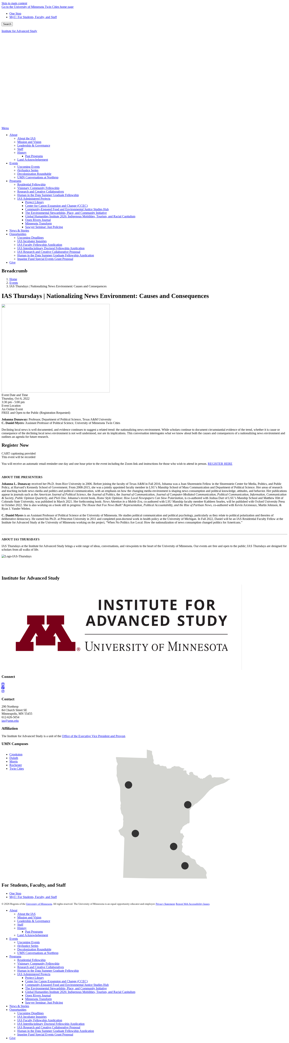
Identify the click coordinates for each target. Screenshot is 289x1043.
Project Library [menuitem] (34, 202)
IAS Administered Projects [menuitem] (33, 198)
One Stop (15, 13)
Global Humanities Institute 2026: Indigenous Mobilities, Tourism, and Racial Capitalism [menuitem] (80, 216)
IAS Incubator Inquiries (32, 1016)
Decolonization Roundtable (34, 949)
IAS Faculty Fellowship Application (39, 1020)
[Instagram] (144, 691)
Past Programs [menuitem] (34, 156)
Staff (20, 924)
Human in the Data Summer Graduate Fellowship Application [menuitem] (55, 255)
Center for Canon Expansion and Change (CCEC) (56, 981)
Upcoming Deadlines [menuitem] (30, 237)
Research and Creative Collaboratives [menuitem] (40, 191)
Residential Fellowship (31, 960)
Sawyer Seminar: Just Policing (44, 1002)
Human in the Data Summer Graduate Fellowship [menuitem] (48, 195)
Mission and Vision (29, 917)
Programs (15, 956)
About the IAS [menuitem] (26, 138)
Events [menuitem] (13, 163)
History (22, 928)
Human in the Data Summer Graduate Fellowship (48, 970)
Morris (13, 761)
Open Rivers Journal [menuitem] (38, 220)
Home (13, 279)
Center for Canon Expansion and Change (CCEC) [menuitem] (56, 205)
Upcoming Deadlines (30, 1013)
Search (7, 24)
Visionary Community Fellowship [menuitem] (38, 188)
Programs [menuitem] (15, 181)
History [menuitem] (22, 152)
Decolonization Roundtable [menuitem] (34, 173)
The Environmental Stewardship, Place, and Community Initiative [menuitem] (66, 212)
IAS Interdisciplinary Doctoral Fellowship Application (51, 1023)
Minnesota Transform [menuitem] (38, 223)
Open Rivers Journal (38, 995)
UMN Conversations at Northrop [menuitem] (37, 177)
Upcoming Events (28, 942)
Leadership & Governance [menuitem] (33, 145)
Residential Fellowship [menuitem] (31, 184)
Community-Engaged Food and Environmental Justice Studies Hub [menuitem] (67, 209)
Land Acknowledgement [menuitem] (32, 159)
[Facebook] (144, 688)
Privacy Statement (165, 903)
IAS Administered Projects (33, 974)
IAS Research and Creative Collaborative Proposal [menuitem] (48, 251)
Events (13, 282)
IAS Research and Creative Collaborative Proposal (48, 1027)
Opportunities (17, 1009)
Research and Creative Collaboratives (40, 967)
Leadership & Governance (33, 921)
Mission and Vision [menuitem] (29, 142)
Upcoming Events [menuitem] (28, 166)
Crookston (15, 754)
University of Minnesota (39, 903)
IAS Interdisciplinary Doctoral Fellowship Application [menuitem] (51, 248)
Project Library (34, 977)
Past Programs (34, 931)
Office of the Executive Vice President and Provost (93, 736)
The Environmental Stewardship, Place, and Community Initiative (66, 988)
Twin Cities (16, 768)
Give (12, 1038)
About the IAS (26, 914)
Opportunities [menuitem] (17, 234)
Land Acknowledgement (32, 935)
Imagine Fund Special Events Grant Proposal (45, 1034)
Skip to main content (14, 3)
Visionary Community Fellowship (38, 963)
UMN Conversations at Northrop (37, 953)
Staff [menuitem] (20, 149)
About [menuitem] (13, 134)
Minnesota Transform (38, 999)
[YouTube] (144, 684)
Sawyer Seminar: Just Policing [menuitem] (44, 227)
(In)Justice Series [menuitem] (27, 170)
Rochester (15, 765)
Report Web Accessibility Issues (193, 903)
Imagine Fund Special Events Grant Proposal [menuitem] (45, 259)
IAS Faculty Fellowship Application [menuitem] (39, 244)
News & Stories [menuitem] (19, 230)
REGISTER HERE (220, 463)
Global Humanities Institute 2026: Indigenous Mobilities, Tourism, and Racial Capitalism (80, 992)
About (13, 910)
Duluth (13, 758)
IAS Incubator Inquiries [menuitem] (32, 241)
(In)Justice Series (27, 945)
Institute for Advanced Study (19, 31)
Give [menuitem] (12, 262)
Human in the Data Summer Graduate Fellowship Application (55, 1031)
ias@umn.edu (10, 720)
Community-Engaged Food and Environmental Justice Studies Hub (67, 984)
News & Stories (19, 1006)
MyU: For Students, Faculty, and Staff (33, 17)
